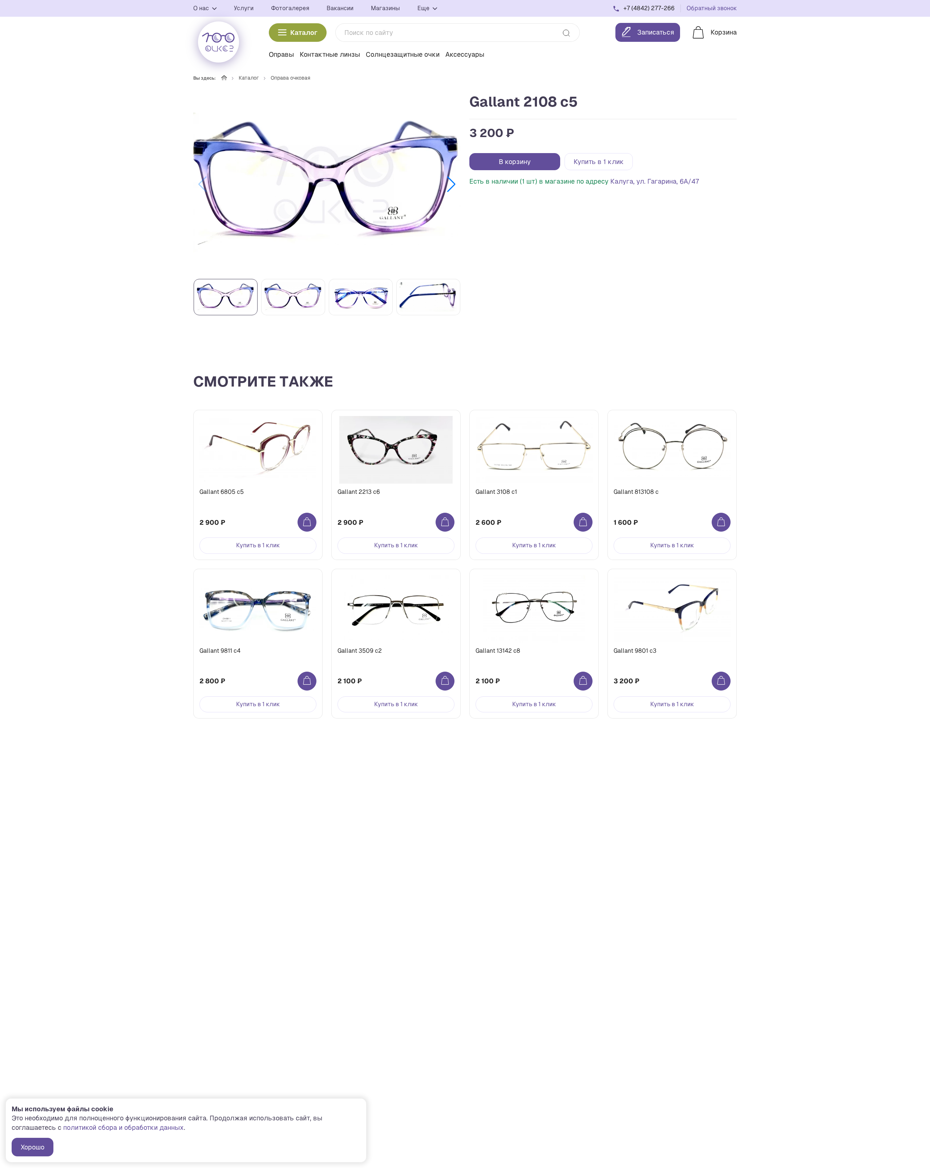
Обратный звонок (712, 8)
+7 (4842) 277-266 (649, 8)
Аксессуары (464, 54)
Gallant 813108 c (636, 491)
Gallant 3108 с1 (496, 491)
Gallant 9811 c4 (219, 650)
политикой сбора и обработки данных (123, 1127)
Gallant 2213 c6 (358, 491)
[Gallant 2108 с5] (327, 184)
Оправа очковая (290, 78)
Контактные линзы (330, 54)
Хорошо (32, 1147)
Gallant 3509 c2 (359, 650)
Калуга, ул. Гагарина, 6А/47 (654, 181)
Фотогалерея (290, 8)
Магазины (385, 8)
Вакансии (340, 8)
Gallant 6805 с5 (221, 491)
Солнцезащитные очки (403, 54)
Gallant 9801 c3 (635, 650)
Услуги (244, 8)
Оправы (281, 54)
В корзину (515, 161)
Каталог (304, 32)
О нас (201, 8)
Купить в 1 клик (599, 161)
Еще (424, 8)
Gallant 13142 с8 (498, 650)
